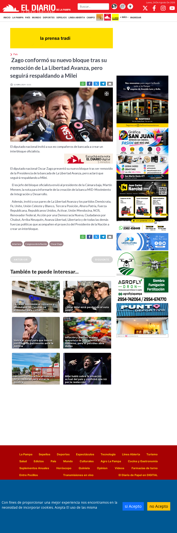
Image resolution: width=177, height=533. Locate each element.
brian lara (16, 244)
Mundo (68, 461)
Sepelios (44, 454)
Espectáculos (85, 454)
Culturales (87, 461)
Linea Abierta (131, 454)
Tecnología (108, 454)
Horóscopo (63, 468)
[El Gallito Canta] (114, 6)
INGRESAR (135, 17)
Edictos (39, 461)
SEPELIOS (61, 17)
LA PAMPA (18, 17)
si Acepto (133, 506)
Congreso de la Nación (36, 244)
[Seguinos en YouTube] (172, 8)
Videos (119, 468)
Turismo (152, 454)
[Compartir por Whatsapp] (83, 84)
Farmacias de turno (145, 468)
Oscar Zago (56, 244)
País (53, 461)
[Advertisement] (142, 49)
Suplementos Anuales (34, 468)
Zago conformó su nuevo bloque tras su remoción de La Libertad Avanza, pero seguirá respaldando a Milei (58, 68)
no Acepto (159, 506)
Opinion (102, 468)
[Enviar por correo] (110, 84)
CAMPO (91, 17)
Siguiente (102, 259)
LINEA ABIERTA (76, 17)
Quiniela (84, 468)
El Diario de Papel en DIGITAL (138, 475)
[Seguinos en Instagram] (163, 8)
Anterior (21, 259)
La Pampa (25, 454)
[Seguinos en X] (145, 8)
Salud (23, 461)
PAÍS (27, 17)
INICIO (7, 17)
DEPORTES (49, 17)
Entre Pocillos (28, 475)
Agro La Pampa (111, 461)
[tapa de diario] (122, 6)
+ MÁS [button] (123, 17)
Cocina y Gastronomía (143, 461)
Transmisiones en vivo (78, 475)
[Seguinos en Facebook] (154, 8)
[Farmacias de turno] (130, 6)
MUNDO (36, 17)
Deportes (63, 454)
